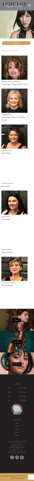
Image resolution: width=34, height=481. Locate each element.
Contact (17, 320)
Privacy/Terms (21, 476)
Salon (17, 423)
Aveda (17, 429)
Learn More (17, 364)
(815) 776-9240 (21, 452)
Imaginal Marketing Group (17, 478)
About (17, 435)
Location (17, 432)
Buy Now (17, 342)
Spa (17, 426)
